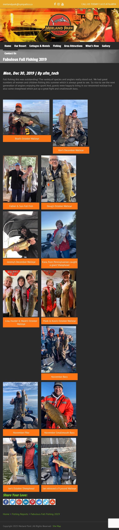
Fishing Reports (20, 514)
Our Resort (20, 46)
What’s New (92, 46)
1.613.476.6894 (107, 4)
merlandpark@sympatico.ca (18, 4)
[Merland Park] (59, 36)
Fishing (57, 46)
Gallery (106, 46)
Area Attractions (73, 46)
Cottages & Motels (39, 46)
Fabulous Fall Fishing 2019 (45, 514)
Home (7, 46)
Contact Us (10, 53)
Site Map (57, 526)
